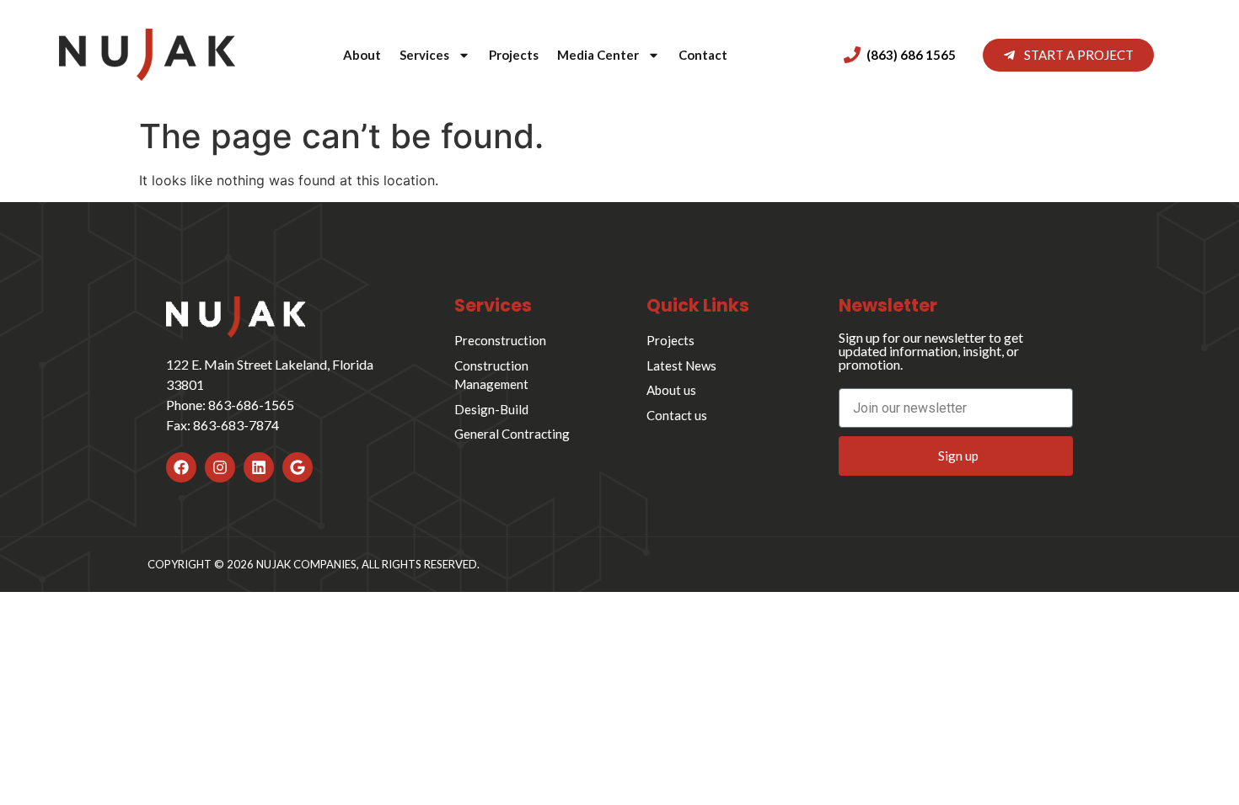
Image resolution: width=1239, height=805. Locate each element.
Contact (702, 54)
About (362, 54)
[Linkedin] (259, 467)
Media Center (598, 54)
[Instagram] (220, 467)
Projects (514, 54)
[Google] (297, 467)
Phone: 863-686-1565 (230, 405)
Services (424, 54)
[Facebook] (181, 467)
